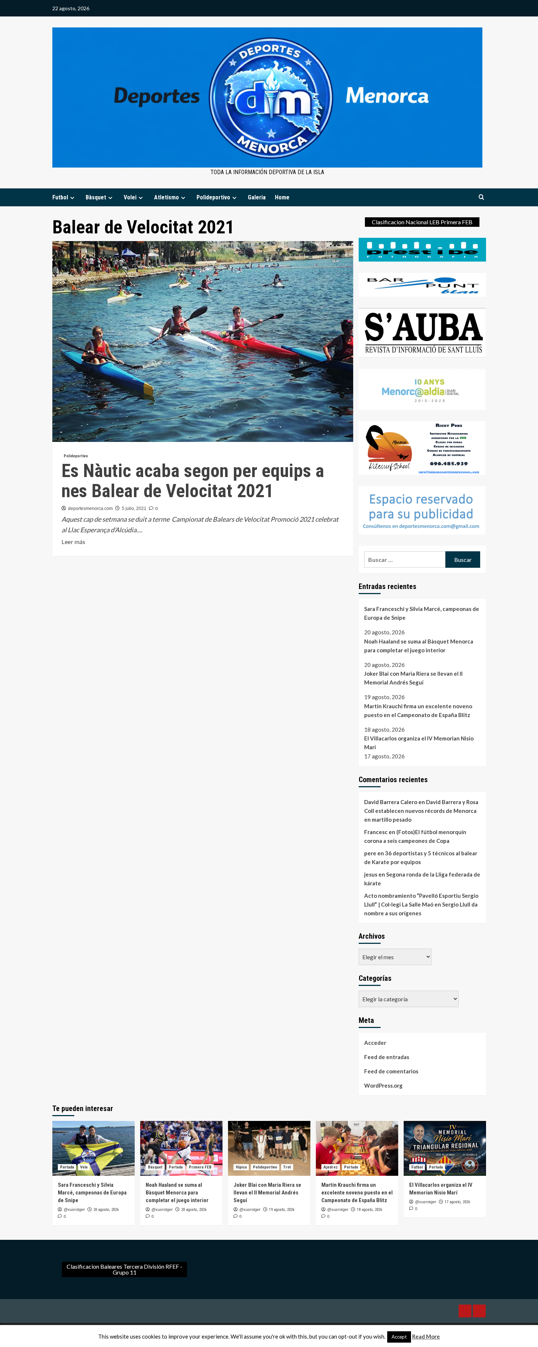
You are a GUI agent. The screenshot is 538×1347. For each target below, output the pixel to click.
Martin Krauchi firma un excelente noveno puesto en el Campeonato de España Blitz (418, 710)
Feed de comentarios (391, 1071)
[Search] (481, 197)
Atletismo (166, 197)
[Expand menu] (72, 198)
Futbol (60, 197)
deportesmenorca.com (90, 508)
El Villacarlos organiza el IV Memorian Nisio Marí (419, 743)
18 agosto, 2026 (369, 1209)
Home (282, 197)
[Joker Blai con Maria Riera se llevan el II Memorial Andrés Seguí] (269, 1148)
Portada (67, 1167)
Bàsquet (96, 197)
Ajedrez (331, 1167)
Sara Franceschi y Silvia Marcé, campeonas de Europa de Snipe (421, 613)
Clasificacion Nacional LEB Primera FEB (422, 221)
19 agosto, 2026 (281, 1209)
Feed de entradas (386, 1057)
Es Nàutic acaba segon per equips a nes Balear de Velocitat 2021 (192, 481)
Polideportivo (213, 197)
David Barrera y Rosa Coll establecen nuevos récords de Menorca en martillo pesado (421, 811)
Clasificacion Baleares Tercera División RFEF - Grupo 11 (124, 1269)
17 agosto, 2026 (457, 1202)
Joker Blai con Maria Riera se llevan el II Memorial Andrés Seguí (413, 678)
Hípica (241, 1167)
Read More (426, 1336)
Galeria (257, 197)
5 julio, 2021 (134, 508)
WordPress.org (383, 1085)
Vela (83, 1167)
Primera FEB (200, 1167)
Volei (130, 197)
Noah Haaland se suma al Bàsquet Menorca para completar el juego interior (418, 645)
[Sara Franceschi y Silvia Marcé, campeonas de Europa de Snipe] (93, 1148)
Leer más (73, 542)
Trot (287, 1167)
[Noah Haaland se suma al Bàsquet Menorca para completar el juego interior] (181, 1148)
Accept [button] (399, 1337)
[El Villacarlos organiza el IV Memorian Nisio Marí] (445, 1148)
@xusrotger (74, 1209)
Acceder (375, 1042)
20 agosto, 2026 (106, 1209)
